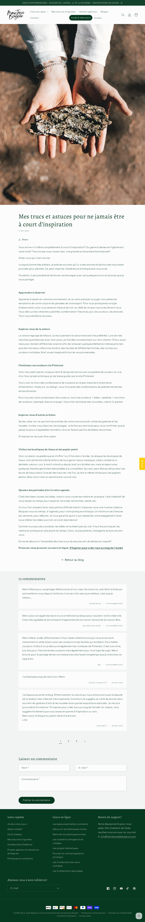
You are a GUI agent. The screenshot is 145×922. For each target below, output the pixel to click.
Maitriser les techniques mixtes (69, 834)
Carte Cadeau (15, 834)
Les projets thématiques (65, 848)
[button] (39, 12)
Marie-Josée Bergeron (29, 913)
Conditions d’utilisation (67, 916)
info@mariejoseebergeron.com (118, 836)
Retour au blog (74, 559)
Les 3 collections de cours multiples (66, 864)
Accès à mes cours (17, 824)
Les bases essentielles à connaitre (70, 824)
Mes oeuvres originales (20, 839)
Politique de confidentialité (120, 913)
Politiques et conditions (20, 858)
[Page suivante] (84, 741)
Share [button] (25, 239)
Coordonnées (85, 916)
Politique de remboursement (93, 913)
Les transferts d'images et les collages (68, 841)
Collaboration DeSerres (20, 844)
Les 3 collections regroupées (68, 871)
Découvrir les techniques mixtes (70, 829)
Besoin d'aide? (15, 829)
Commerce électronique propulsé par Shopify (59, 913)
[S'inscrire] (57, 888)
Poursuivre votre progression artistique (68, 855)
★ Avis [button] (142, 464)
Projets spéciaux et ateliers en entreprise (23, 852)
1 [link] (60, 741)
